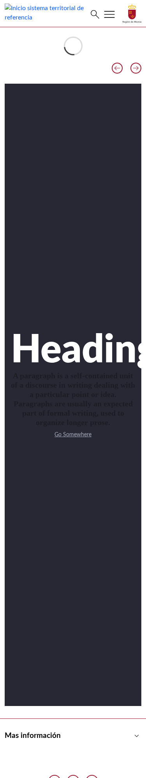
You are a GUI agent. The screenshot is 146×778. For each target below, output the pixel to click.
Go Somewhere (73, 434)
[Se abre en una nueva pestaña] (132, 13)
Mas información (73, 736)
